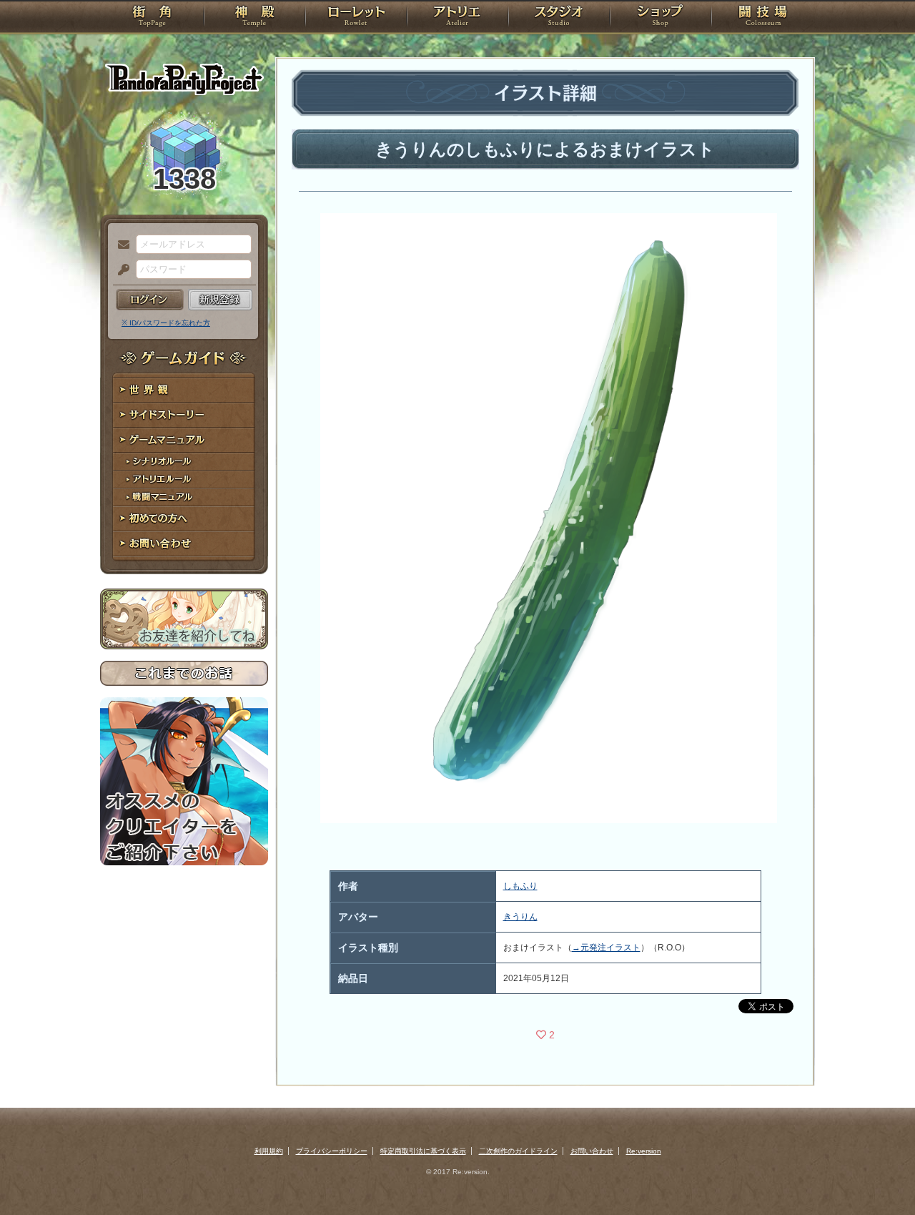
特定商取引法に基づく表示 (423, 1151)
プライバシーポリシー (331, 1151)
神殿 (254, 18)
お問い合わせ (184, 543)
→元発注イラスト (606, 948)
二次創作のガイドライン (518, 1151)
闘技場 (763, 18)
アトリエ (457, 18)
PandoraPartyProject (184, 78)
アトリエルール (184, 479)
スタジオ (559, 18)
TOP (152, 18)
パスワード (120, 270)
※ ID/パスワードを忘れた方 (166, 323)
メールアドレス (120, 245)
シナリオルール (184, 462)
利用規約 (268, 1151)
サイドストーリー (184, 415)
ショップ (660, 18)
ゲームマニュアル (184, 440)
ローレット (356, 18)
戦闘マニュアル (184, 497)
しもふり (520, 886)
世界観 (184, 390)
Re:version (643, 1151)
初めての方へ (184, 518)
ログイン (150, 299)
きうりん (520, 917)
